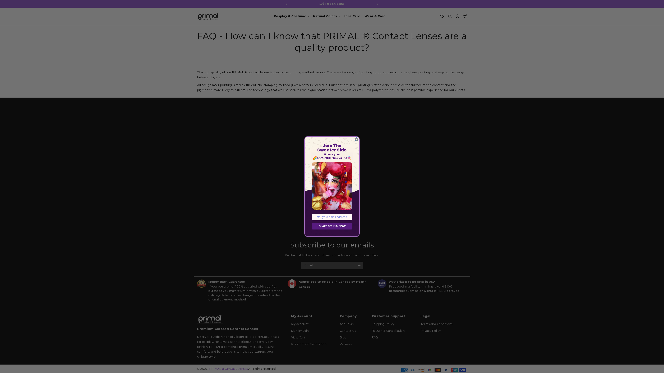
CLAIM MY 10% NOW (332, 226)
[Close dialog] (356, 139)
